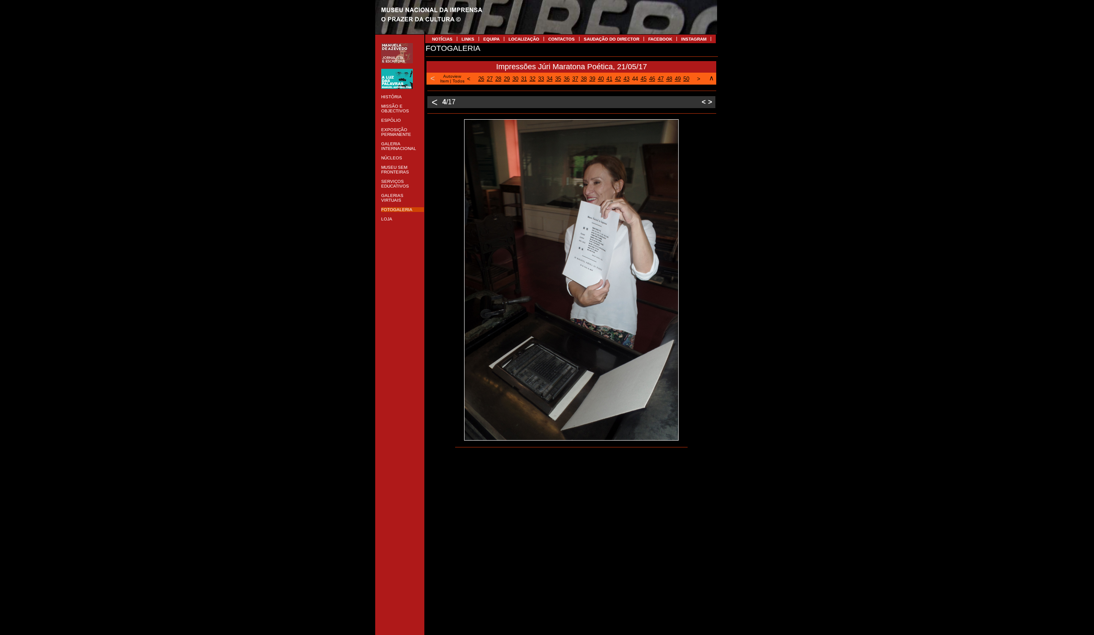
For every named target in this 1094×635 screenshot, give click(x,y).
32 (532, 79)
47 (661, 79)
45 (644, 79)
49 (678, 79)
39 (592, 79)
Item (444, 81)
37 (575, 79)
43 (626, 79)
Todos (459, 81)
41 (609, 79)
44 (635, 79)
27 (490, 79)
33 (541, 79)
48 (669, 79)
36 (567, 79)
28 (498, 79)
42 (618, 79)
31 (524, 79)
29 (507, 79)
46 (652, 79)
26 (481, 79)
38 (584, 79)
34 (550, 79)
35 (558, 79)
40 (601, 79)
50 (686, 79)
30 (515, 79)
